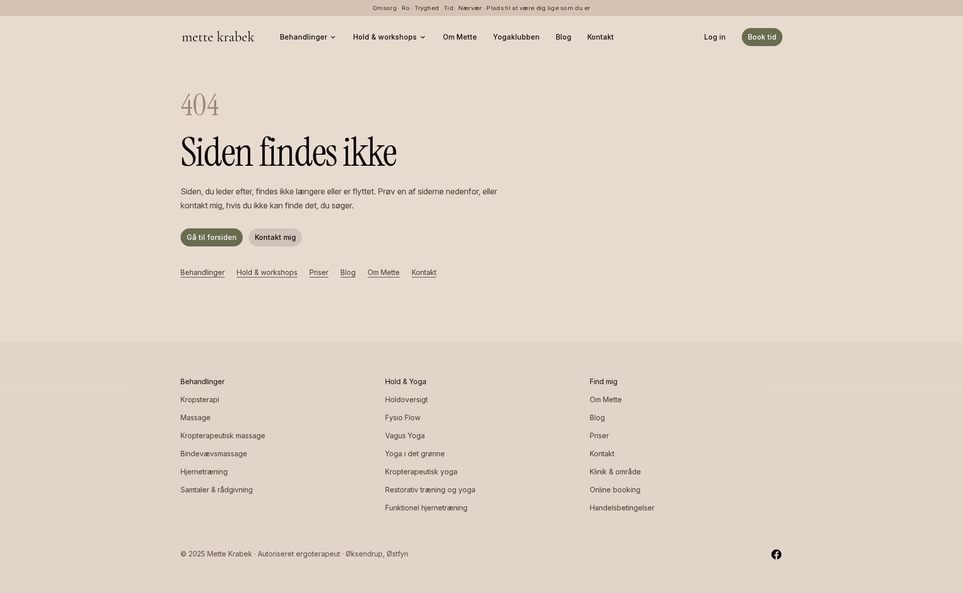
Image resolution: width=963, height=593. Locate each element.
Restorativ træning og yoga (430, 489)
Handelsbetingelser (622, 507)
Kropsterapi (200, 399)
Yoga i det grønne (415, 453)
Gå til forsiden (212, 237)
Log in (715, 37)
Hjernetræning (204, 471)
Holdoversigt (406, 399)
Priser (319, 272)
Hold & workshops (385, 37)
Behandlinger (303, 37)
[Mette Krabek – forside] (218, 37)
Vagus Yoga (405, 435)
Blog (563, 37)
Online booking (615, 489)
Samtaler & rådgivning (217, 489)
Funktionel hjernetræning (426, 507)
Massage (196, 417)
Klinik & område (615, 471)
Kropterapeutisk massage (223, 435)
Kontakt (600, 37)
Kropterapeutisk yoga (421, 471)
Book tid (762, 37)
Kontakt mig (275, 237)
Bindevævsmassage (214, 453)
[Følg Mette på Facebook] (776, 553)
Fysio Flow (402, 417)
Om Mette (460, 37)
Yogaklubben (516, 37)
